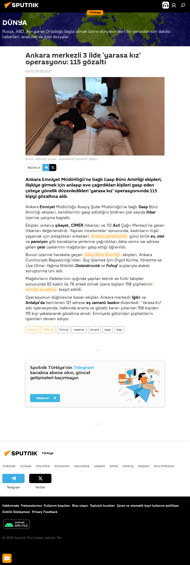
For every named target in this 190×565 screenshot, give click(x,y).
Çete (119, 329)
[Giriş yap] (173, 5)
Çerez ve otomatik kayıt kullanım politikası (148, 505)
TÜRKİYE (48, 329)
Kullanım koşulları (57, 505)
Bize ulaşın (80, 505)
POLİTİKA (43, 466)
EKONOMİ (62, 466)
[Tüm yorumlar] (7, 558)
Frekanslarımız (31, 505)
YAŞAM (99, 466)
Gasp (107, 329)
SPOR (114, 466)
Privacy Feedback (44, 512)
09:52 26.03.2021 (38, 71)
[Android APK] (16, 525)
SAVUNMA (81, 466)
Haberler (79, 329)
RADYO (143, 466)
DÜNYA (32, 329)
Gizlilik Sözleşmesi (16, 512)
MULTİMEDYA (164, 466)
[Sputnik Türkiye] (22, 9)
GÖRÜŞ (128, 466)
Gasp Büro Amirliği (102, 254)
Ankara (94, 329)
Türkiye (63, 329)
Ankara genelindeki (108, 236)
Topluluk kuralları (102, 505)
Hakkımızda (10, 505)
